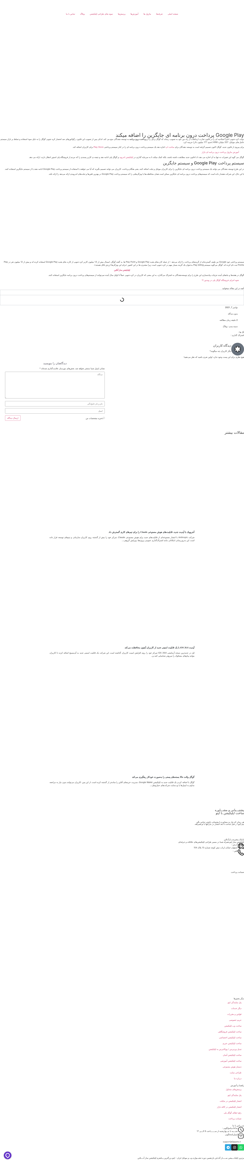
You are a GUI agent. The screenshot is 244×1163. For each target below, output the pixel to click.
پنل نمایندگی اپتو (234, 1002)
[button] (232, 1141)
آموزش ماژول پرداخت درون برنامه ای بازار (220, 152)
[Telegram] (228, 1147)
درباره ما (237, 1078)
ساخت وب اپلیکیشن (232, 1026)
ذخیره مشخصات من (94, 418)
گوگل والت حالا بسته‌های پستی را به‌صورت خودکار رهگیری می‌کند (163, 777)
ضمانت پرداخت (234, 1118)
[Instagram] (234, 1147)
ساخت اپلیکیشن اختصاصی (230, 1037)
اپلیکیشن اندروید (126, 157)
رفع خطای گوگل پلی (232, 1112)
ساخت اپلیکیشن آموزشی (230, 1061)
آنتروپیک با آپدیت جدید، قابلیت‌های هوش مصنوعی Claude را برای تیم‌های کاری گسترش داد (151, 532)
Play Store (98, 147)
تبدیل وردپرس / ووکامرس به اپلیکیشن (225, 1049)
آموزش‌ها (134, 14)
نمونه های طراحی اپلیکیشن (101, 14)
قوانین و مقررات (234, 1014)
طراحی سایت (235, 1072)
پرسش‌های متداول (233, 1089)
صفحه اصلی (173, 14)
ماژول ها (147, 14)
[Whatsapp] (241, 1147)
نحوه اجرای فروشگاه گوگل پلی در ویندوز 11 (220, 280)
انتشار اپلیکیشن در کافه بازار (229, 1107)
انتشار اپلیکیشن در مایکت (230, 1101)
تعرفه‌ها (159, 14)
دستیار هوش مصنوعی (232, 1066)
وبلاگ (82, 14)
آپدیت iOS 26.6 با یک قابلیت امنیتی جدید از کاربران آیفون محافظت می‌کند (159, 647)
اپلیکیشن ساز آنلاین (122, 270)
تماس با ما (70, 14)
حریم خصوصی (235, 1020)
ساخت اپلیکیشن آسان (232, 1055)
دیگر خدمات (236, 1008)
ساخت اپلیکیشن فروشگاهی (229, 1031)
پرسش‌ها (121, 14)
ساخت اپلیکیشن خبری (232, 1043)
